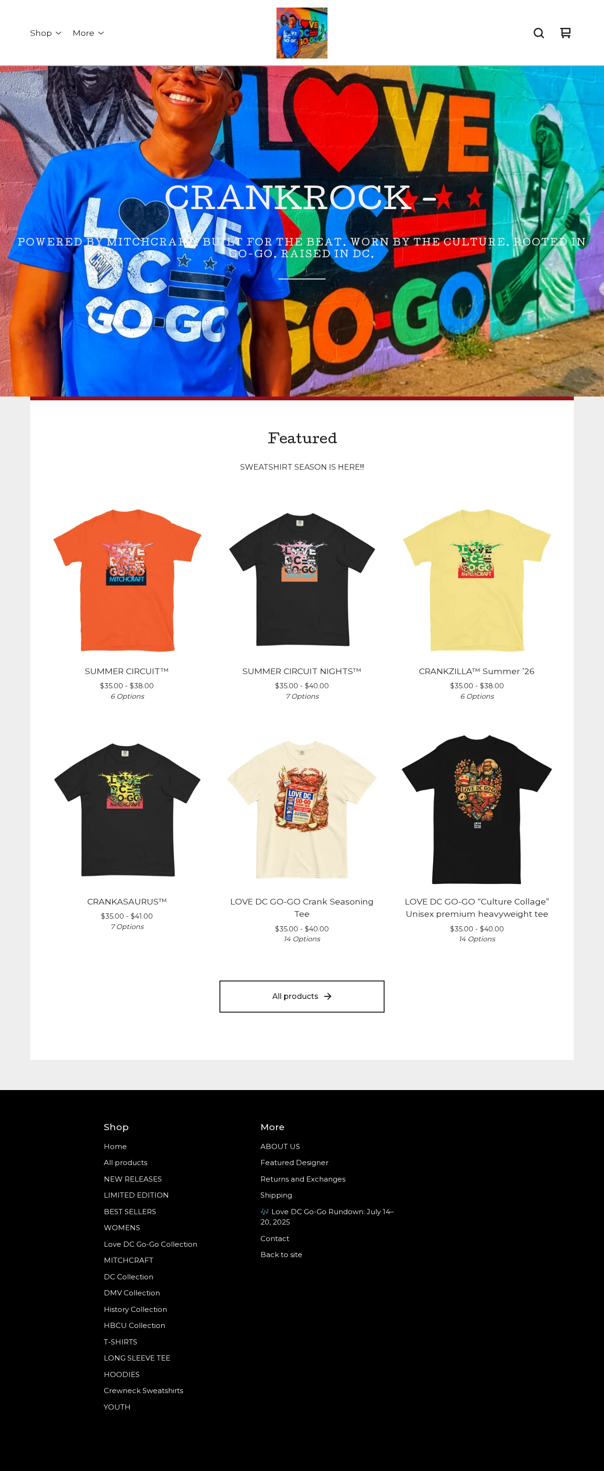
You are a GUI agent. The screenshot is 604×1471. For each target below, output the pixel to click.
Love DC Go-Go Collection (150, 1244)
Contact (274, 1238)
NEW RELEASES (133, 1179)
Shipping (276, 1195)
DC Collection (128, 1276)
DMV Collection (132, 1292)
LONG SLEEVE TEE (137, 1357)
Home (115, 1146)
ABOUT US (280, 1146)
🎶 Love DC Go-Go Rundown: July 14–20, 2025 (327, 1217)
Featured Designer (294, 1162)
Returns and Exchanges (302, 1179)
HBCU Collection (134, 1325)
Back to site (281, 1254)
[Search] (538, 33)
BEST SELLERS (130, 1211)
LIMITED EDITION (136, 1195)
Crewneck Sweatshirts (143, 1390)
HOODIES (122, 1374)
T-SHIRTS (120, 1341)
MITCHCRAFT (128, 1260)
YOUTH (117, 1407)
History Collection (135, 1309)
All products (295, 996)
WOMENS (122, 1227)
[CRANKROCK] (302, 33)
